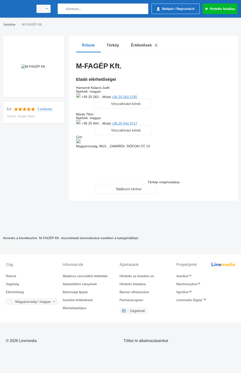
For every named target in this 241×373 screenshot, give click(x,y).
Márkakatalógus (74, 308)
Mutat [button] (107, 97)
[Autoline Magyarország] (18, 8)
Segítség (12, 284)
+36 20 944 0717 (124, 123)
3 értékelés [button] (44, 109)
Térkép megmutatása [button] (164, 182)
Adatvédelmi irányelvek (80, 284)
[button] (123, 104)
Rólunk (11, 276)
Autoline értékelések (78, 300)
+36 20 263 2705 (124, 97)
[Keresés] (62, 9)
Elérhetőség (15, 292)
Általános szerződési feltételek (85, 276)
